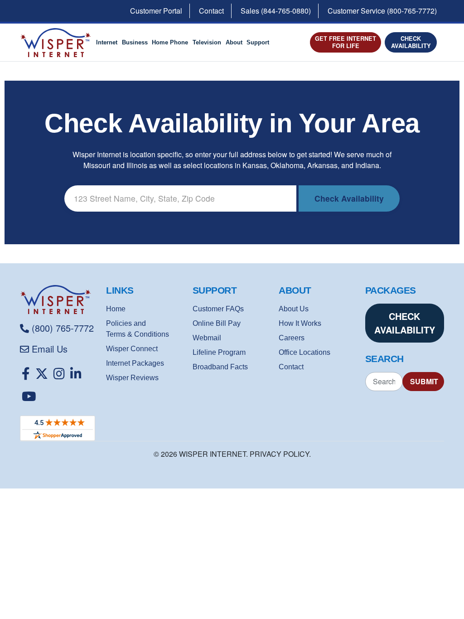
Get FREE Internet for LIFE (345, 41)
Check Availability (411, 41)
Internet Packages (135, 363)
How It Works (300, 323)
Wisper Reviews (132, 378)
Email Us (50, 348)
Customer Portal (156, 10)
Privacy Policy (279, 454)
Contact (211, 10)
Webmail (207, 338)
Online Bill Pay (217, 323)
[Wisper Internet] (59, 299)
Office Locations (304, 352)
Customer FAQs (218, 309)
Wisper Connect (132, 349)
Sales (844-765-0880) (276, 10)
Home (116, 309)
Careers (291, 338)
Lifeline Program (219, 352)
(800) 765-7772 (63, 327)
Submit (424, 381)
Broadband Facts (220, 367)
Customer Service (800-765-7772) (382, 10)
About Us (294, 309)
